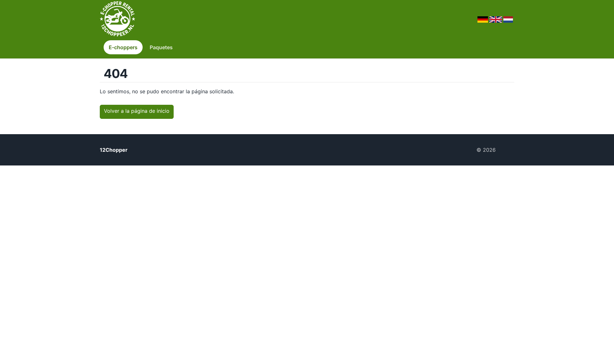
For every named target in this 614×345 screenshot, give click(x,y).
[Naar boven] (507, 150)
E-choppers (123, 47)
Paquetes (161, 47)
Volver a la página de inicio (136, 111)
